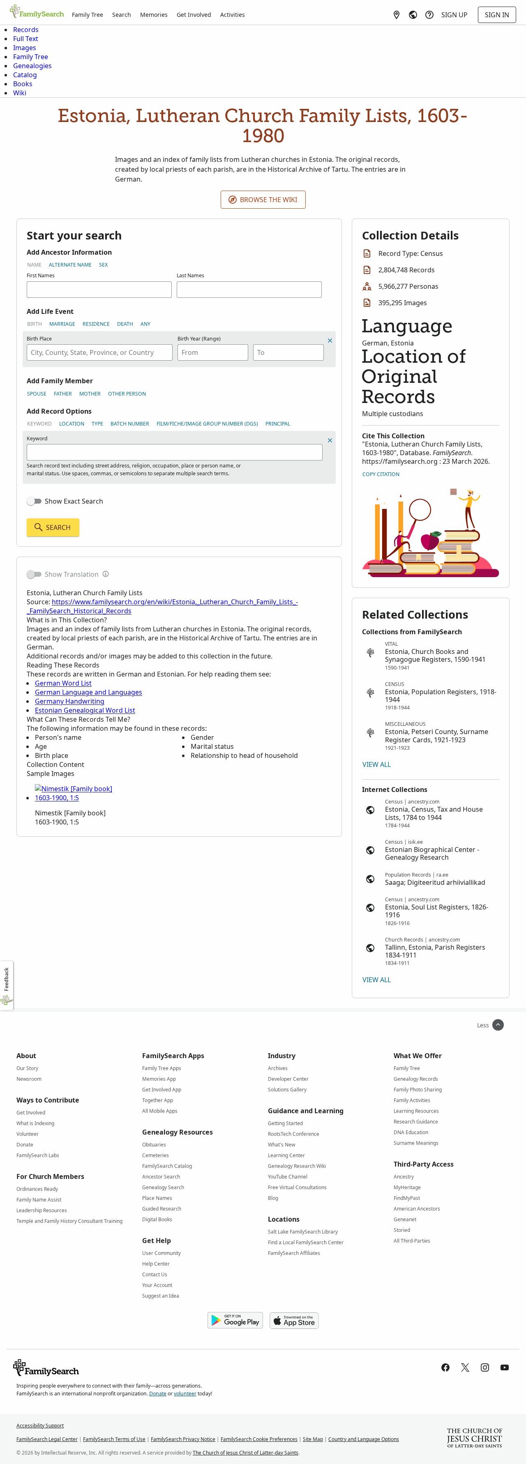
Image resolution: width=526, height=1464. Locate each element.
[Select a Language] (413, 15)
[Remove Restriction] (330, 440)
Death (125, 323)
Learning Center (286, 1155)
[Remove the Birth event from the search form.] (330, 340)
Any (145, 323)
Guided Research (161, 1208)
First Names (41, 275)
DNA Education (411, 1132)
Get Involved (194, 14)
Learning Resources (416, 1110)
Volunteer (27, 1133)
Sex (103, 264)
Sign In (497, 14)
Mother (90, 393)
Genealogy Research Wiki (297, 1165)
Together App (157, 1100)
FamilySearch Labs (37, 1155)
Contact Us (154, 1274)
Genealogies (32, 65)
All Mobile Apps (160, 1110)
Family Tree (87, 14)
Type (97, 423)
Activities (232, 14)
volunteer (185, 1393)
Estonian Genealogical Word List (85, 710)
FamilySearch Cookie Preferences (259, 1439)
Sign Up (454, 14)
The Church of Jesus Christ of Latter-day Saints (245, 1452)
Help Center (156, 1263)
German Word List (63, 683)
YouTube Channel (287, 1176)
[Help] (429, 15)
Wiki (19, 92)
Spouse (36, 393)
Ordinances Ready (37, 1188)
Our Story (27, 1068)
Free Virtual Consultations (297, 1187)
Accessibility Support (40, 1425)
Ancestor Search (161, 1176)
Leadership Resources (41, 1210)
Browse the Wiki (268, 199)
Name (34, 264)
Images (24, 47)
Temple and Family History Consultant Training (69, 1221)
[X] (465, 1367)
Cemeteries (155, 1155)
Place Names (157, 1198)
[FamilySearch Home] (37, 12)
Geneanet (405, 1219)
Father (63, 393)
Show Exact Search (74, 501)
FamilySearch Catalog (167, 1165)
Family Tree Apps (161, 1068)
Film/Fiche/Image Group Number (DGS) (207, 423)
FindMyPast (407, 1198)
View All (376, 764)
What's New (281, 1144)
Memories (154, 14)
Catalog (25, 74)
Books (22, 83)
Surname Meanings (416, 1142)
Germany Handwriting (69, 701)
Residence (96, 323)
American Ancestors (417, 1208)
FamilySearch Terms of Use (114, 1439)
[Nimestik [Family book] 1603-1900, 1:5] (74, 797)
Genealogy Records (416, 1078)
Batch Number (130, 423)
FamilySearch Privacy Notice (183, 1439)
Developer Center (288, 1078)
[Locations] (396, 15)
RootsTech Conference (293, 1133)
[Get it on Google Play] (235, 1320)
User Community (161, 1253)
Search (121, 14)
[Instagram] (485, 1367)
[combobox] (100, 352)
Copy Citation (380, 474)
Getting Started (285, 1123)
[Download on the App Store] (294, 1320)
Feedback (6, 979)
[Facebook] (445, 1367)
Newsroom (29, 1078)
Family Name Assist (38, 1199)
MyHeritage (407, 1187)
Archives (278, 1068)
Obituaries (154, 1144)
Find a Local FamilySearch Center (306, 1242)
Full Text (25, 38)
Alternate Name (70, 264)
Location (71, 423)
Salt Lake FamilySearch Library (303, 1231)
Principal (277, 423)
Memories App (159, 1078)
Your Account (157, 1285)
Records (26, 29)
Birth (34, 323)
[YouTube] (504, 1367)
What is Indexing (35, 1123)
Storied (402, 1230)
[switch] (34, 501)
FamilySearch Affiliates (294, 1253)
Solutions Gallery (287, 1089)
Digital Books (157, 1219)
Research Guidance (416, 1121)
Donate (24, 1144)
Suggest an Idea (160, 1295)
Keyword (39, 423)
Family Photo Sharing (418, 1089)
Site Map (313, 1439)
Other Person (127, 393)
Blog (273, 1198)
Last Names (190, 275)
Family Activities (412, 1100)
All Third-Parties (412, 1240)
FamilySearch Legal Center (47, 1439)
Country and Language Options (363, 1439)
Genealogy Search (163, 1187)
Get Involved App (161, 1089)
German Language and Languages (88, 692)
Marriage (62, 323)
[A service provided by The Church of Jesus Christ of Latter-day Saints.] (475, 1438)
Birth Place (39, 338)
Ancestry (404, 1176)
